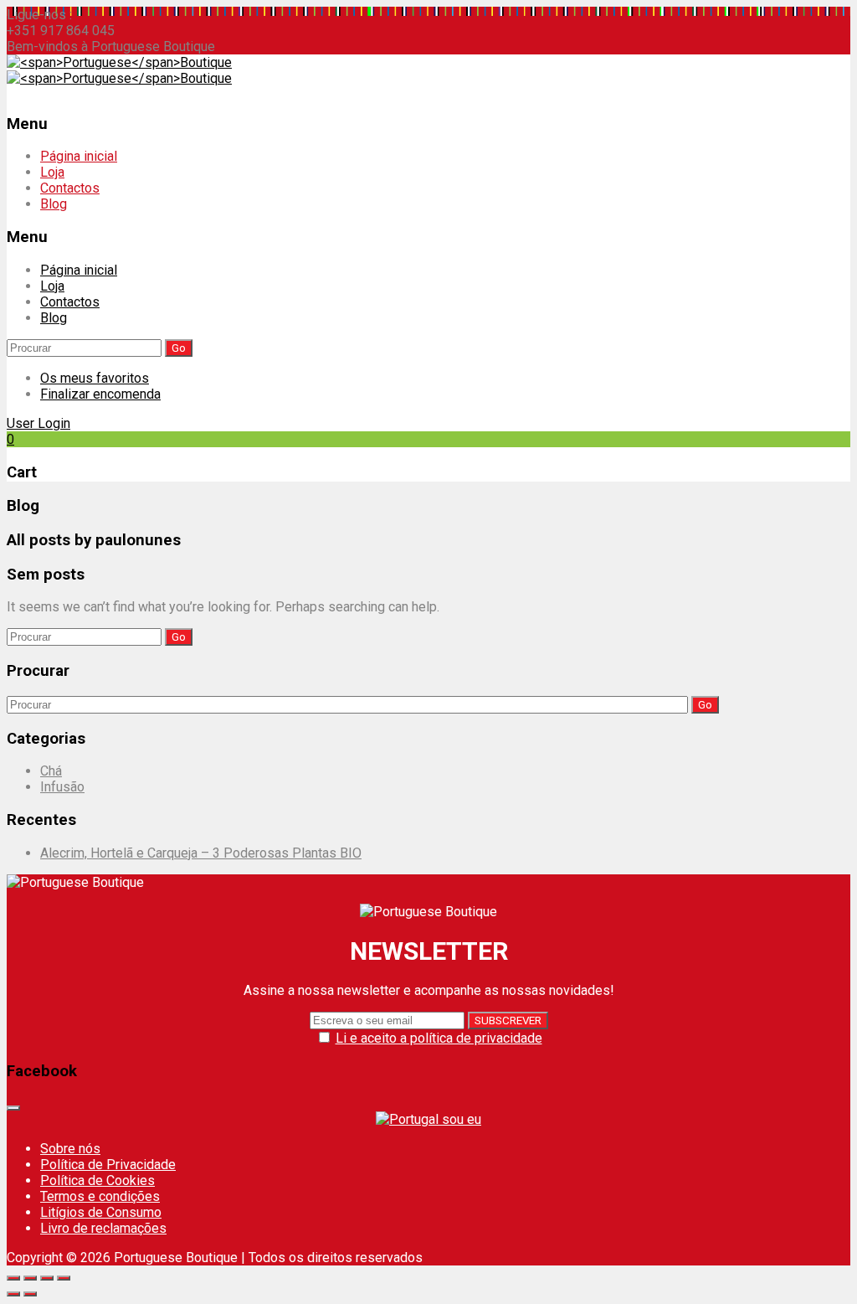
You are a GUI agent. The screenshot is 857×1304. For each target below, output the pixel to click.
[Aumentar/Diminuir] (63, 1278)
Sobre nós (70, 1149)
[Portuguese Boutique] (119, 62)
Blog (53, 204)
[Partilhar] (30, 1278)
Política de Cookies (97, 1180)
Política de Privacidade (108, 1165)
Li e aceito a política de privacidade (439, 1038)
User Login (38, 423)
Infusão (62, 787)
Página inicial (78, 156)
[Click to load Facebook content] (13, 1108)
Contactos (70, 188)
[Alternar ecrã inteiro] (47, 1278)
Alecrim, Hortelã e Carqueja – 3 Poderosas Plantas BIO (201, 853)
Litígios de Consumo (101, 1212)
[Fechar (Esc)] (13, 1278)
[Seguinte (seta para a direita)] (30, 1293)
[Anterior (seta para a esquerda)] (13, 1293)
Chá (51, 771)
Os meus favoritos (94, 378)
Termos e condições (100, 1196)
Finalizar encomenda (100, 394)
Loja (52, 172)
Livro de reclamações (103, 1228)
